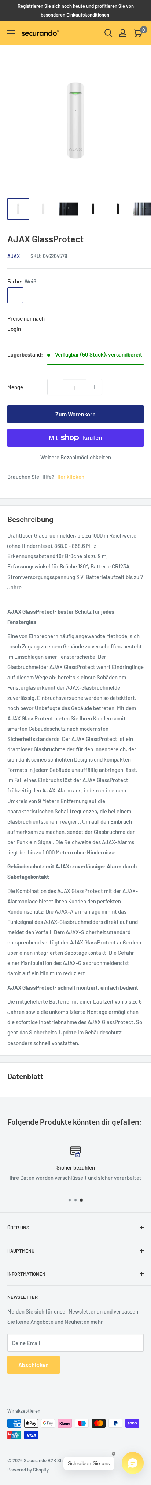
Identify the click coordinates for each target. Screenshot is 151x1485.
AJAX (13, 256)
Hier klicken (69, 476)
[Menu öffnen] (11, 33)
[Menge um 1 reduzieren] (55, 387)
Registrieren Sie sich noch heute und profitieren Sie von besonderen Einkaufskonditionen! (76, 10)
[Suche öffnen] (108, 33)
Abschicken (33, 1364)
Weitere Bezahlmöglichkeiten (75, 457)
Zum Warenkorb (75, 414)
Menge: (16, 387)
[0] (137, 33)
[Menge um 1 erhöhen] (94, 387)
